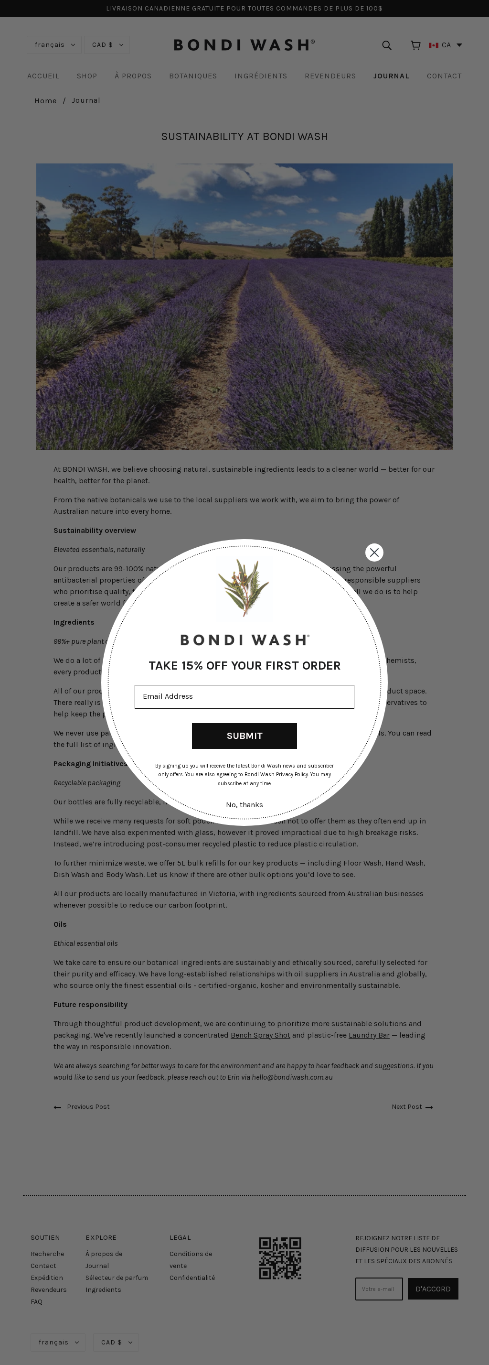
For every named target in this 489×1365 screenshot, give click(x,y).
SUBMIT (245, 735)
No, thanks (244, 804)
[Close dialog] (374, 552)
